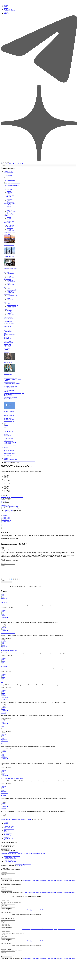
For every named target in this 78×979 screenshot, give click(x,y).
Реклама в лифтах (8, 417)
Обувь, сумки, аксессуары (10, 378)
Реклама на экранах (9, 419)
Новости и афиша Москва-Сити (9, 853)
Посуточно (9, 210)
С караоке (9, 291)
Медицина (6, 840)
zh (5, 162)
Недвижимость (8, 171)
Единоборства (7, 349)
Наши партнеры (8, 824)
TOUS (2, 682)
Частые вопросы (8, 9)
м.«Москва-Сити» (8, 510)
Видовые (9, 193)
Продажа (9, 206)
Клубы (8, 298)
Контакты (6, 13)
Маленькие (9, 192)
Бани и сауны (7, 344)
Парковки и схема (13, 506)
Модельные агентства (9, 335)
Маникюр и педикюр (9, 334)
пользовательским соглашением (66, 880)
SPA (5, 333)
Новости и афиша (8, 438)
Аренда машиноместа (9, 232)
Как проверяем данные (10, 861)
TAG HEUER (4, 699)
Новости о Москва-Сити (10, 442)
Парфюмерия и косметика (10, 397)
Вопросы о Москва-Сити (24, 853)
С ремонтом (10, 228)
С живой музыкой (11, 290)
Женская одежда (8, 394)
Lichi (2, 743)
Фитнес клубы (7, 341)
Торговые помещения (9, 203)
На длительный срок (12, 211)
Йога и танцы (7, 346)
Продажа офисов (8, 196)
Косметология (7, 338)
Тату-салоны (7, 348)
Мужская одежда (8, 395)
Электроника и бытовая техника (12, 379)
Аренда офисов (8, 189)
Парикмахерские (8, 331)
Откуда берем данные (9, 860)
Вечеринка (9, 296)
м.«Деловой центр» (9, 512)
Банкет (8, 283)
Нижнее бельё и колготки (10, 386)
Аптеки (6, 380)
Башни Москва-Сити (9, 453)
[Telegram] (39, 84)
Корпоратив (10, 280)
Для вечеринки (11, 213)
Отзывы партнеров (9, 826)
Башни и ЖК (7, 447)
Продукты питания (9, 390)
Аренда (9, 204)
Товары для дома (8, 398)
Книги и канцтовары (9, 382)
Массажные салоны (9, 342)
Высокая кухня (11, 274)
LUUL (2, 726)
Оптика (6, 391)
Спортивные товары (9, 387)
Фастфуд (6, 309)
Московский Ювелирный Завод (9, 650)
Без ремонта (10, 226)
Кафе (5, 302)
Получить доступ (5, 497)
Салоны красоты (8, 345)
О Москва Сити (8, 455)
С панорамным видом (12, 305)
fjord (2, 761)
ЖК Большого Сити (9, 450)
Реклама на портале (9, 415)
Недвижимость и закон (10, 445)
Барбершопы (7, 330)
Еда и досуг (7, 234)
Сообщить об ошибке (17, 497)
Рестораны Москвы (9, 835)
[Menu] (1, 167)
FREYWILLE (4, 795)
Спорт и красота (8, 317)
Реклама (6, 8)
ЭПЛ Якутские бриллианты (8, 633)
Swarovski (3, 713)
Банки (5, 423)
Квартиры (6, 215)
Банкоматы (6, 434)
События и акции (8, 441)
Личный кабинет (13, 852)
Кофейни (9, 313)
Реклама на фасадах (9, 421)
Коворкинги (7, 222)
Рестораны (6, 272)
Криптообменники (8, 431)
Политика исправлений (10, 858)
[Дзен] (39, 161)
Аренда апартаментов (9, 208)
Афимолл (6, 352)
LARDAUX (4, 602)
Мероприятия (7, 279)
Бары (5, 287)
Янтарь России (4, 619)
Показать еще (10, 195)
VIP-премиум (10, 273)
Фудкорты (9, 310)
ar (8, 162)
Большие (9, 191)
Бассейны (6, 337)
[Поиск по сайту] (74, 165)
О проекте (6, 3)
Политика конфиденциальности (12, 856)
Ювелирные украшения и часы (12, 383)
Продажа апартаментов (10, 225)
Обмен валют (7, 435)
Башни (5, 831)
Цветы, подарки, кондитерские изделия (14, 393)
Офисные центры (8, 451)
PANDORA (4, 808)
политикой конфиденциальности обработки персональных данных (39, 880)
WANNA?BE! (4, 666)
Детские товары (8, 384)
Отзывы (6, 6)
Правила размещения (9, 10)
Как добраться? (5, 506)
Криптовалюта (7, 443)
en (3, 162)
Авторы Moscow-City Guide (38, 853)
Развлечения (7, 294)
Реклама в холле (8, 418)
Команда (6, 5)
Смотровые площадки (12, 295)
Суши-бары (10, 311)
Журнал (6, 12)
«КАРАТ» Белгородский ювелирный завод (12, 778)
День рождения (11, 281)
